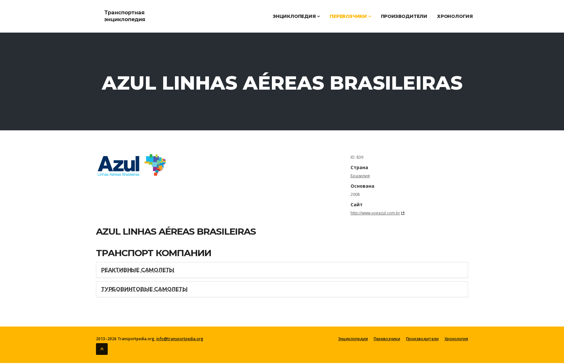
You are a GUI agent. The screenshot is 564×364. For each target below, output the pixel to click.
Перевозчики (349, 16)
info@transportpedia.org (179, 339)
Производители (404, 16)
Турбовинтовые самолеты (144, 289)
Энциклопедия (295, 16)
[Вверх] (102, 349)
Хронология (455, 16)
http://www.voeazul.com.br (375, 213)
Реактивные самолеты (137, 270)
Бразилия (360, 176)
